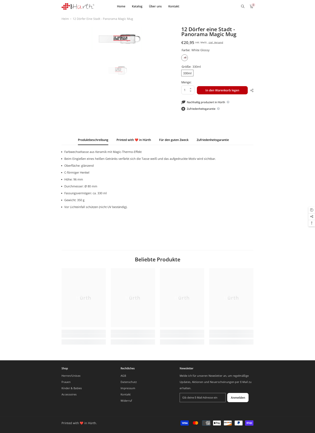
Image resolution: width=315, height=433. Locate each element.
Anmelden (238, 398)
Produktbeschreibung (93, 140)
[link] (84, 336)
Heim (65, 19)
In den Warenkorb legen (222, 90)
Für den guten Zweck (174, 140)
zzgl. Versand (216, 42)
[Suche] (243, 6)
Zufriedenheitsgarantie (213, 140)
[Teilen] (250, 90)
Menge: (186, 82)
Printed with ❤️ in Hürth (133, 140)
